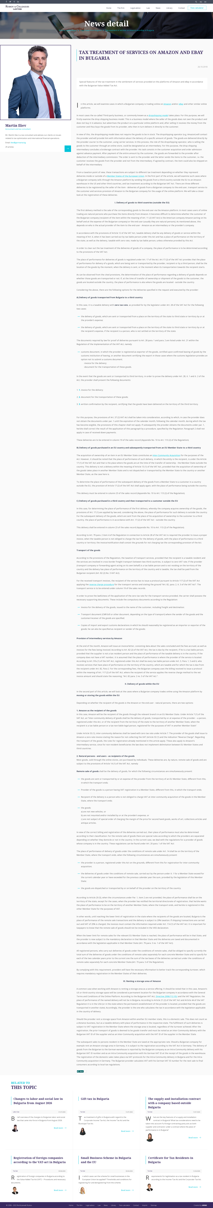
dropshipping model (158, 115)
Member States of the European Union (125, 176)
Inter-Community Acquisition (166, 455)
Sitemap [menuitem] (154, 1205)
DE (205, 2)
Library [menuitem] (169, 8)
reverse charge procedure (101, 584)
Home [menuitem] (108, 8)
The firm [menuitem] (120, 8)
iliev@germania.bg (18, 142)
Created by (200, 1205)
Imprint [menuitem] (144, 1205)
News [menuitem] (158, 8)
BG (201, 2)
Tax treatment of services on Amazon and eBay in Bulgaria (129, 30)
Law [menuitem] (148, 8)
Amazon (167, 104)
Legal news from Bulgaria (91, 30)
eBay (181, 104)
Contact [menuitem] (181, 8)
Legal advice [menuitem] (135, 8)
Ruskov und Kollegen (68, 30)
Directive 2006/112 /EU (166, 996)
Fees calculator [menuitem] (197, 8)
